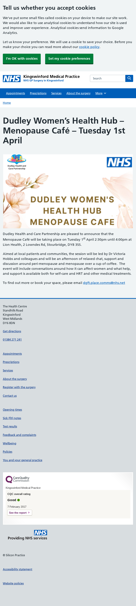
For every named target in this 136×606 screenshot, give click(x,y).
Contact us (10, 395)
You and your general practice (22, 460)
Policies (7, 451)
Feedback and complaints (19, 435)
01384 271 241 (12, 339)
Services (56, 93)
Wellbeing (9, 443)
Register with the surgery (19, 387)
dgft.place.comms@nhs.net (104, 283)
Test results (10, 426)
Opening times (12, 409)
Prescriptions (38, 93)
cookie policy (89, 47)
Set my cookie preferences (69, 59)
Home (7, 103)
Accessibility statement (17, 569)
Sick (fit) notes (12, 418)
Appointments (15, 93)
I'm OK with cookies (22, 59)
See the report (18, 512)
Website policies (13, 583)
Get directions (12, 331)
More (100, 93)
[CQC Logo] (17, 482)
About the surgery (78, 93)
